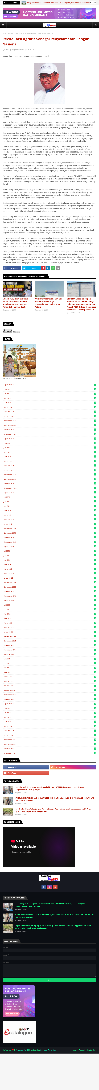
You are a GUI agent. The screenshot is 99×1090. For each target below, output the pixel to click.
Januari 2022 (50, 632)
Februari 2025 (50, 465)
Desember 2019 (50, 740)
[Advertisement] (49, 1071)
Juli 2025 (50, 443)
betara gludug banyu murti (14, 50)
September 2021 (50, 650)
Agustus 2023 (50, 546)
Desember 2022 (50, 582)
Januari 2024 (50, 524)
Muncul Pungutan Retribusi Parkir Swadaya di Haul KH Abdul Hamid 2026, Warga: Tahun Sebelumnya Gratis (15, 303)
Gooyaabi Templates (48, 1050)
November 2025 (50, 425)
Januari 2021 (50, 686)
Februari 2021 (50, 681)
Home (74, 1050)
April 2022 (50, 618)
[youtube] (26, 773)
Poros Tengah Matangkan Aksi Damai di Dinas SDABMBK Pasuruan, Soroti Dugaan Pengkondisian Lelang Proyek (49, 788)
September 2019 (50, 753)
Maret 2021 (50, 677)
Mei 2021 (50, 668)
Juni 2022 (50, 609)
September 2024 (50, 488)
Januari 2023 (50, 578)
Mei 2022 (50, 614)
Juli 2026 (50, 389)
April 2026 (50, 403)
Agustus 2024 (50, 492)
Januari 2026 (50, 416)
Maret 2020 (50, 726)
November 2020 (50, 695)
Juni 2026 (50, 394)
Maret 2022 (50, 623)
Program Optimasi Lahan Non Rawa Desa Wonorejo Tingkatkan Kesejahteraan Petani (60, 2)
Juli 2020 (50, 708)
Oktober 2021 (50, 645)
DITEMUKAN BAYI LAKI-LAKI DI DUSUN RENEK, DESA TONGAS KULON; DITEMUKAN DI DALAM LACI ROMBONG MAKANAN (54, 799)
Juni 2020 (50, 713)
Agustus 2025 (50, 438)
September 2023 (50, 542)
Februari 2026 (50, 412)
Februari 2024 (50, 519)
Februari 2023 (50, 573)
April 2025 (50, 456)
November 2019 (50, 744)
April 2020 (50, 722)
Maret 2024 (50, 515)
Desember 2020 (50, 690)
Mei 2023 (50, 560)
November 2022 (50, 587)
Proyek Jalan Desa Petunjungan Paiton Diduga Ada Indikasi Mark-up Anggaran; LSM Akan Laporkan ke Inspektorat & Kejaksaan (52, 810)
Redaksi (82, 1050)
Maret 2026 (50, 407)
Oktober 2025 (50, 430)
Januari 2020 (50, 735)
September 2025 (50, 434)
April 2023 (50, 564)
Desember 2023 (50, 528)
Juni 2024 (50, 501)
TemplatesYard (22, 1050)
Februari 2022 (50, 627)
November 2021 (50, 641)
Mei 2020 (50, 717)
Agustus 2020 (50, 704)
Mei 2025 (50, 452)
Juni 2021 (50, 663)
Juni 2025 (50, 447)
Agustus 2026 (50, 385)
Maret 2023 (50, 569)
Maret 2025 (50, 461)
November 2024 (50, 479)
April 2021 (50, 672)
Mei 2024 (50, 506)
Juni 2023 (50, 555)
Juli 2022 (50, 605)
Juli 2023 (50, 551)
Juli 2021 (50, 659)
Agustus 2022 (50, 600)
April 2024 (50, 510)
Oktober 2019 (50, 749)
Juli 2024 (50, 497)
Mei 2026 (50, 398)
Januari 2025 (50, 470)
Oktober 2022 (50, 591)
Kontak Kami (91, 1050)
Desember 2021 (50, 636)
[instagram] (73, 767)
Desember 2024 (50, 474)
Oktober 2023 (50, 537)
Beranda (6, 33)
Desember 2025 (50, 421)
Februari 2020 (50, 731)
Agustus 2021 (50, 654)
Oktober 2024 (50, 483)
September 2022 (50, 596)
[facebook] (26, 767)
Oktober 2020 (50, 699)
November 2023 (50, 533)
